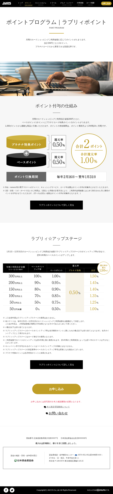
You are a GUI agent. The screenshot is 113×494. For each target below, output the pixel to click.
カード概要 (90, 3)
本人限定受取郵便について (58, 407)
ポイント (28, 4)
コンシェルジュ (40, 3)
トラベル (53, 3)
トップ (20, 3)
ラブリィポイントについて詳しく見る (56, 205)
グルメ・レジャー (66, 3)
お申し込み (106, 3)
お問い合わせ (58, 413)
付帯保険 (80, 3)
